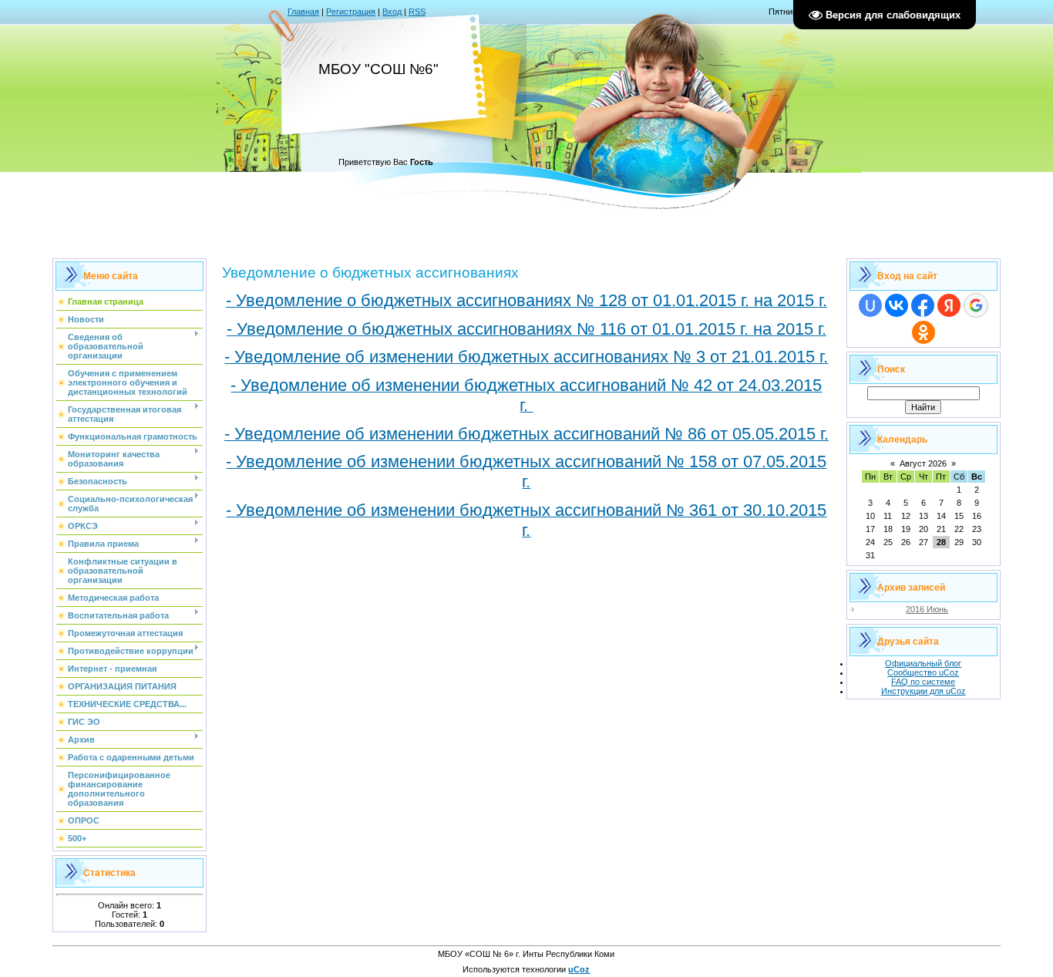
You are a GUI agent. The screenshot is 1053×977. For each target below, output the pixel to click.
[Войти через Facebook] (922, 305)
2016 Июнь (927, 609)
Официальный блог (923, 663)
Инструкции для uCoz (923, 691)
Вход (392, 11)
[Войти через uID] (870, 305)
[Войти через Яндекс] (948, 305)
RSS (417, 11)
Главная (303, 11)
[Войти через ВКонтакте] (896, 305)
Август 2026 (923, 463)
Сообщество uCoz (923, 672)
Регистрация (350, 11)
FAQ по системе (923, 681)
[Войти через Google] (976, 305)
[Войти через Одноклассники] (923, 332)
